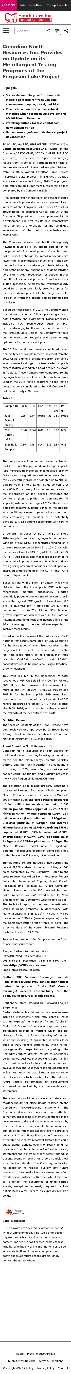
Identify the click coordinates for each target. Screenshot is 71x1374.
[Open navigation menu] (6, 30)
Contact (63, 1368)
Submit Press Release (22, 1361)
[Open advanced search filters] (57, 31)
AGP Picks (8, 5)
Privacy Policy (45, 1368)
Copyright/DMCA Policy (18, 1368)
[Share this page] (66, 30)
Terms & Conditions (51, 1361)
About (20, 1353)
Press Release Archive (41, 1353)
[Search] (49, 31)
